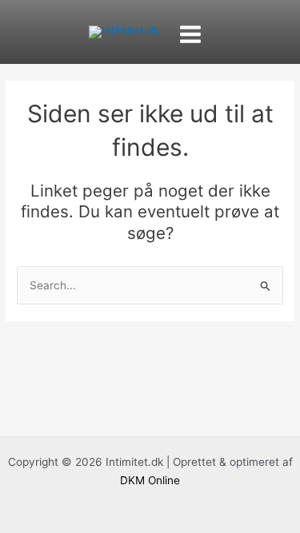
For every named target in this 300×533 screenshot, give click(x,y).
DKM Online (150, 480)
